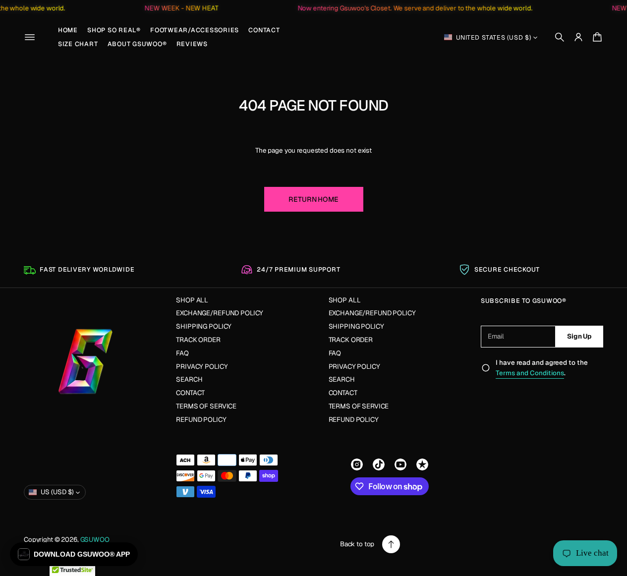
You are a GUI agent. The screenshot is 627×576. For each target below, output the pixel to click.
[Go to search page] (560, 37)
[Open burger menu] (30, 37)
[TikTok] (379, 464)
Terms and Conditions (530, 373)
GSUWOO (95, 539)
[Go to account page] (578, 37)
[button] (560, 37)
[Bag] (595, 37)
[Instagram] (357, 464)
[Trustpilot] (422, 464)
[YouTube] (400, 464)
